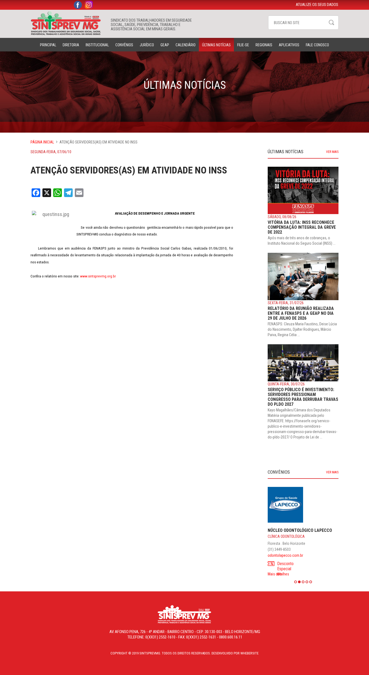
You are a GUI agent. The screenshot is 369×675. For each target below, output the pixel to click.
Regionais (264, 45)
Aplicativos (289, 45)
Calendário (186, 45)
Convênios (124, 45)
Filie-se (243, 45)
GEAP (164, 45)
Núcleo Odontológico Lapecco (300, 530)
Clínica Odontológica (286, 536)
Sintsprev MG (68, 23)
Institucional (97, 45)
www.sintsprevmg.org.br (98, 276)
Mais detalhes (278, 574)
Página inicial (42, 142)
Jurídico (147, 45)
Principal (48, 45)
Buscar (331, 22)
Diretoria (71, 45)
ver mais (332, 152)
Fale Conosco (317, 45)
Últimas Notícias (216, 45)
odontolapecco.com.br (285, 555)
